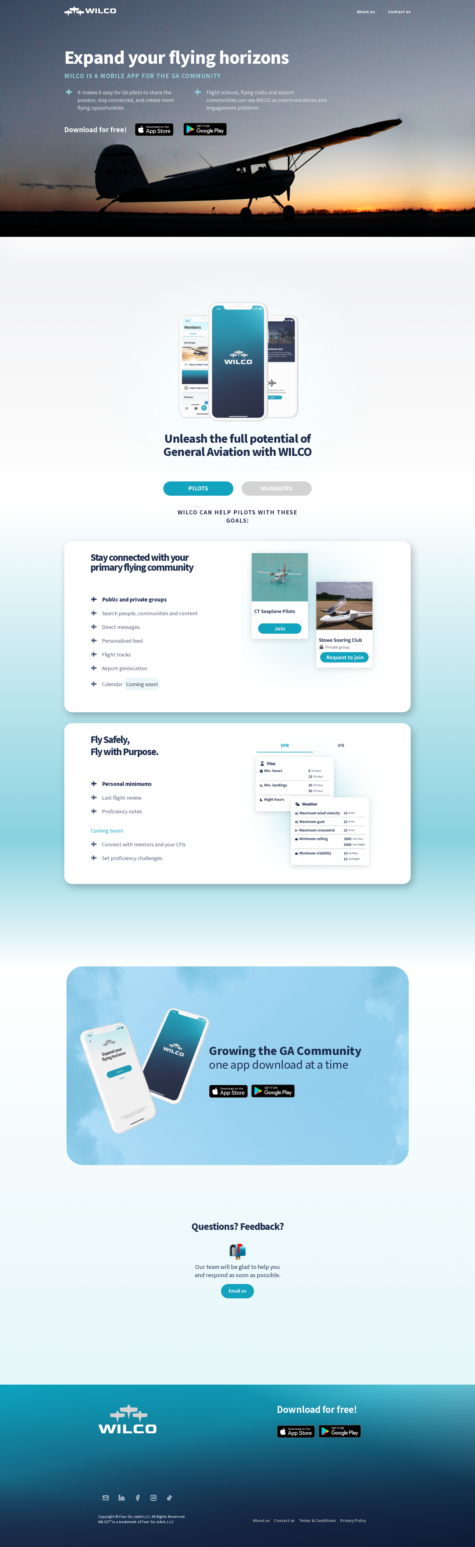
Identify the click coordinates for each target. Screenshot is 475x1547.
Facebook (137, 1500)
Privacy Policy (353, 1520)
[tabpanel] (237, 690)
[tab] (198, 488)
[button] (237, 1291)
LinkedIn (121, 1500)
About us (261, 1520)
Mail (105, 1500)
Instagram (153, 1500)
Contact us (284, 1520)
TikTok (169, 1500)
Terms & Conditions (317, 1520)
